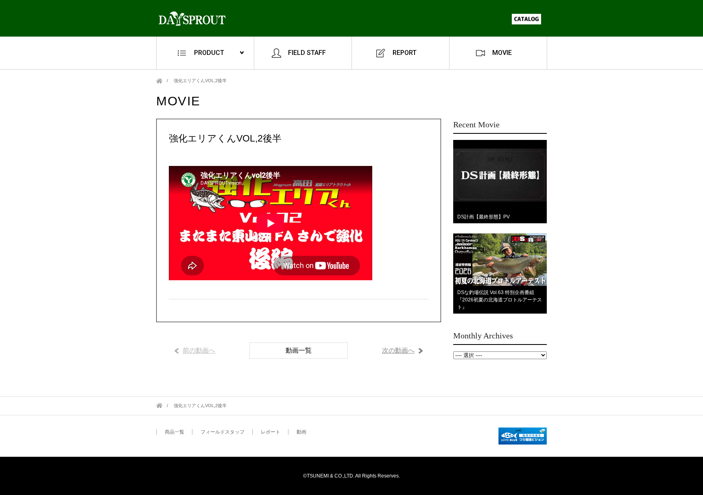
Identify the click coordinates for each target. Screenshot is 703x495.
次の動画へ (398, 350)
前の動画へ (199, 350)
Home (159, 81)
